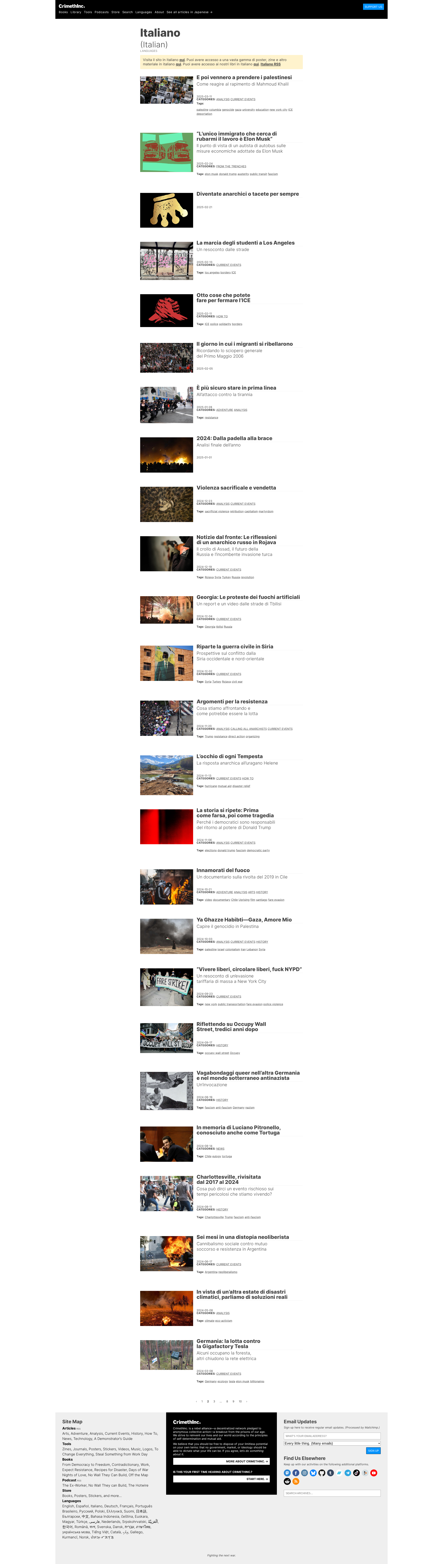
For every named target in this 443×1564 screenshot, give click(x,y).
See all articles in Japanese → (190, 12)
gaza (238, 109)
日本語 (141, 1511)
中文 (85, 1516)
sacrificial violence (217, 511)
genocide (228, 109)
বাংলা (92, 1527)
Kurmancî (69, 1537)
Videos (123, 1449)
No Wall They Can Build (107, 1475)
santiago (261, 899)
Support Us (373, 6)
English (68, 1506)
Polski (100, 1511)
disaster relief (241, 786)
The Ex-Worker (74, 1485)
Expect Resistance (77, 1470)
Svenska (104, 1527)
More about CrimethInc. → (247, 1461)
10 (241, 1401)
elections (211, 850)
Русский (86, 1511)
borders (225, 272)
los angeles (212, 272)
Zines (66, 1449)
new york (211, 1004)
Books (63, 12)
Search (127, 12)
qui (182, 60)
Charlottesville (214, 1217)
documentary (221, 899)
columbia (215, 109)
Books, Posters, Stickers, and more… (92, 1496)
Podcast (69, 1480)
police (214, 324)
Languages (143, 12)
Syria (218, 577)
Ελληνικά (114, 1511)
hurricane (211, 786)
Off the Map (138, 1475)
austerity (243, 174)
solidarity (225, 324)
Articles (69, 1428)
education (262, 109)
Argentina (211, 1272)
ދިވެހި (125, 1532)
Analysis (223, 99)
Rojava (209, 577)
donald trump (228, 174)
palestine (202, 109)
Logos (147, 1449)
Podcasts (102, 12)
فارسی (94, 1522)
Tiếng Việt (100, 1532)
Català (115, 1532)
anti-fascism (224, 1107)
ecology (223, 1381)
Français (126, 1506)
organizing (253, 736)
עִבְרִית (129, 1527)
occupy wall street (217, 1053)
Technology (82, 1439)
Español (82, 1506)
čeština (127, 1516)
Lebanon (252, 949)
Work (145, 1465)
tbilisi (219, 626)
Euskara (141, 1516)
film (252, 899)
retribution (237, 511)
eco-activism (223, 1320)
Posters (95, 1449)
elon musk (211, 174)
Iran (243, 949)
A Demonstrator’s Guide (113, 1439)
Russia (236, 577)
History (262, 892)
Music (136, 1449)
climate (209, 1320)
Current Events (242, 99)
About (159, 12)
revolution (247, 577)
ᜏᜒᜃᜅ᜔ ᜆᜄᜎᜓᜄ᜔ (102, 1537)
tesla (232, 1381)
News (220, 1148)
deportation (204, 113)
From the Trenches (231, 166)
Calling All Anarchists (248, 728)
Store (115, 12)
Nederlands (111, 1522)
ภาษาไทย (143, 1527)
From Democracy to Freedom (86, 1465)
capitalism (251, 511)
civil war (237, 681)
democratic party (258, 850)
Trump (209, 736)
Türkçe (81, 1522)
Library (76, 12)
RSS (78, 1428)
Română (81, 1527)
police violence (273, 1004)
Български (71, 1516)
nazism (250, 1107)
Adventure (224, 410)
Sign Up (373, 1450)
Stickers (109, 1449)
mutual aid (225, 786)
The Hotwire (138, 1485)
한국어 (67, 1527)
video (208, 899)
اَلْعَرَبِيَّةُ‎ (153, 1522)
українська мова (76, 1532)
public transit (258, 174)
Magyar (68, 1522)
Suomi (129, 1511)
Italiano (96, 1506)
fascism (273, 174)
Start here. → (257, 1479)
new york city (278, 109)
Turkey (226, 577)
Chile (234, 899)
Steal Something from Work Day (122, 1454)
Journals (80, 1449)
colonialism (232, 949)
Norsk (84, 1537)
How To (222, 316)
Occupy (235, 1053)
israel (221, 949)
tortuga (227, 1156)
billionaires (257, 1381)
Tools (88, 12)
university (248, 109)
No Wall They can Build (107, 1485)
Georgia (210, 626)
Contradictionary (125, 1465)
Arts (251, 892)
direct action (236, 736)
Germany (239, 1107)
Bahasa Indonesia (105, 1516)
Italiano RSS (271, 64)
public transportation (232, 1004)
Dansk (118, 1527)
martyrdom (266, 511)
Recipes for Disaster (110, 1470)
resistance (211, 417)
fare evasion (276, 899)
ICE (290, 109)
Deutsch (111, 1506)
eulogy (216, 1156)
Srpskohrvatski (134, 1522)
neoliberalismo (227, 1272)
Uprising (244, 899)
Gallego (136, 1532)
